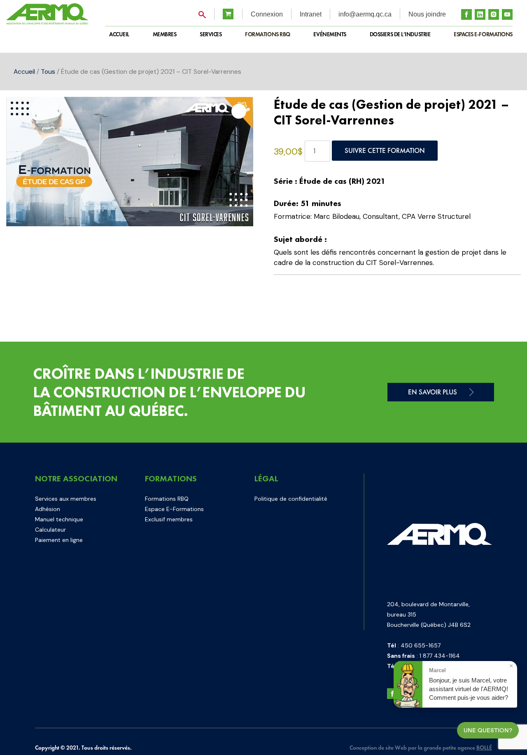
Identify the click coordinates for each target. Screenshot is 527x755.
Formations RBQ (267, 34)
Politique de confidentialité (290, 498)
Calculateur (50, 529)
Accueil (24, 71)
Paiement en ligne (59, 540)
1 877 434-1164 (440, 655)
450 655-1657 (421, 645)
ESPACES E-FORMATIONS (483, 34)
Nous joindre (427, 14)
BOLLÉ (484, 747)
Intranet (311, 14)
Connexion (267, 14)
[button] (238, 111)
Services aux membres (65, 498)
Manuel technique (59, 519)
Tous (48, 71)
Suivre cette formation (385, 150)
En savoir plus (432, 391)
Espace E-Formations (174, 509)
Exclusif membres (169, 519)
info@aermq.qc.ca (365, 14)
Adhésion (47, 509)
